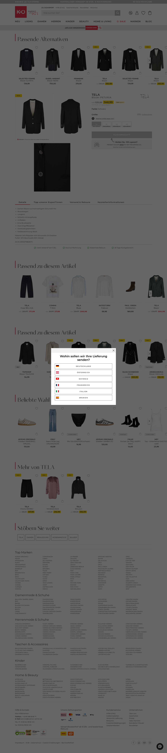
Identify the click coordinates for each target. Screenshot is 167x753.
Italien (83, 391)
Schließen (113, 350)
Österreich (83, 372)
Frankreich (83, 385)
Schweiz (83, 379)
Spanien (83, 398)
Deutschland (83, 366)
